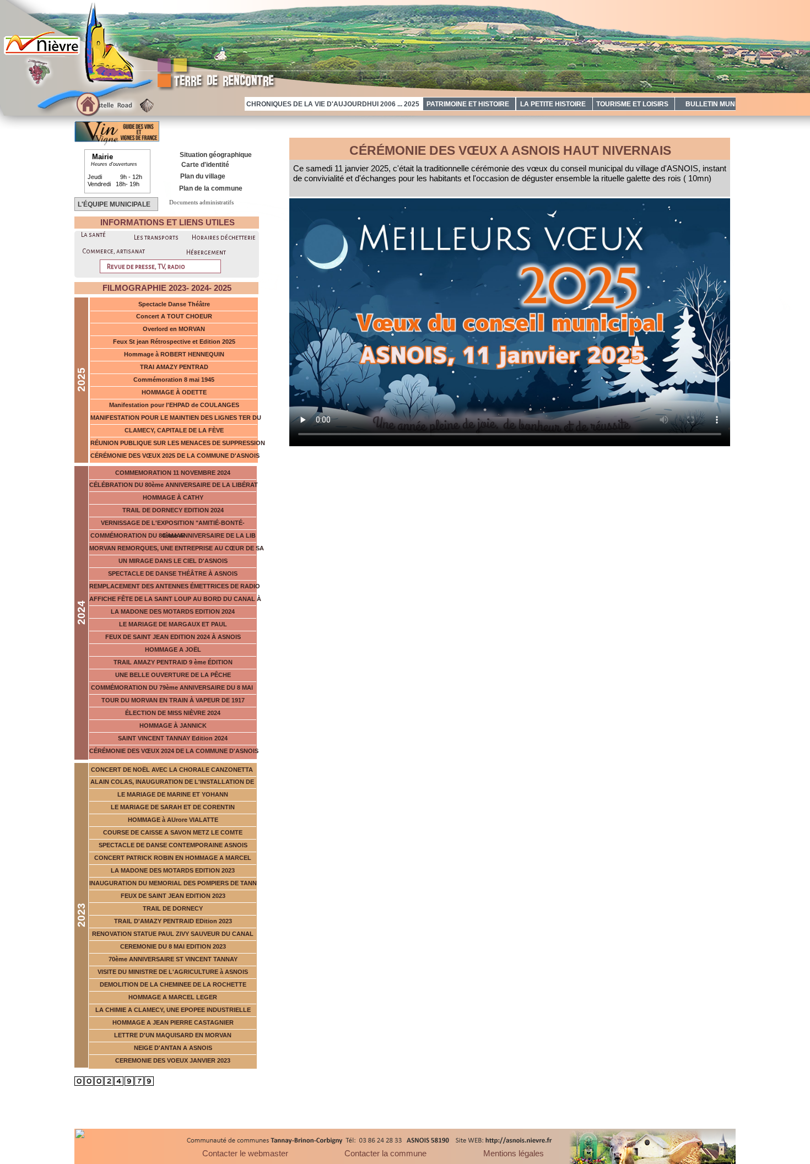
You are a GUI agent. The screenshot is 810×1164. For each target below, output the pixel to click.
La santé (93, 235)
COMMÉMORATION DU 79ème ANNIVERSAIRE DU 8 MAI (173, 687)
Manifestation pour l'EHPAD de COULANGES (174, 405)
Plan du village (202, 176)
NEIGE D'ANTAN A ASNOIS (173, 1047)
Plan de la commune (210, 188)
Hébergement (206, 252)
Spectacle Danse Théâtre (174, 304)
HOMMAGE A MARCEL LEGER (172, 997)
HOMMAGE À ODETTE (174, 392)
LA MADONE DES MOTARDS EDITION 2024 (173, 611)
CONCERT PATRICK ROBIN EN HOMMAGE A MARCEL (172, 857)
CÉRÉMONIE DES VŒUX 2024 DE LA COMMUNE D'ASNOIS (173, 751)
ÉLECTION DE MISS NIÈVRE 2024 (172, 713)
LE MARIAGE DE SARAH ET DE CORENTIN (173, 807)
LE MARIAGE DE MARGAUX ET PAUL (173, 624)
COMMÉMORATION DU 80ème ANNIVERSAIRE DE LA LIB (173, 535)
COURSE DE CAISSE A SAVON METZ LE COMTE (172, 832)
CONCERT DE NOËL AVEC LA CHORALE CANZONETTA (173, 769)
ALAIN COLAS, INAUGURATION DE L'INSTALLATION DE (173, 781)
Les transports (156, 237)
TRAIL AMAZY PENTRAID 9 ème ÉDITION (173, 662)
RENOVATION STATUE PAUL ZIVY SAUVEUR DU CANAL (172, 933)
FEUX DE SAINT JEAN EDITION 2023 (173, 895)
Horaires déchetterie (224, 237)
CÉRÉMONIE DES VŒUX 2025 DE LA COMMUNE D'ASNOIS (175, 455)
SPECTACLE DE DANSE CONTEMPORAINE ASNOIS (173, 845)
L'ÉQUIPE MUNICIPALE (113, 204)
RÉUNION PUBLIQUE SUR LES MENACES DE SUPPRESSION (177, 443)
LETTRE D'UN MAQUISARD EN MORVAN (172, 1035)
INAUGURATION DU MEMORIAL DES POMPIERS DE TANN (173, 883)
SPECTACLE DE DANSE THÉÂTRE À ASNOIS (172, 573)
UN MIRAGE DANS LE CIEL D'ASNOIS (173, 560)
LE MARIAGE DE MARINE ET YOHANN (172, 794)
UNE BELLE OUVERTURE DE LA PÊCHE (173, 675)
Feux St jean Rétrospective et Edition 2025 (174, 341)
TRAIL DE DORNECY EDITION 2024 (173, 510)
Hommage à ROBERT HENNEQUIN (174, 354)
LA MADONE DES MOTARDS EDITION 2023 (173, 870)
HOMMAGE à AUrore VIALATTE (173, 819)
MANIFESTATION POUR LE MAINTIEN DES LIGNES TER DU (175, 417)
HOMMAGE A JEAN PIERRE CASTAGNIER (173, 1022)
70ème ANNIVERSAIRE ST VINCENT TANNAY (173, 959)
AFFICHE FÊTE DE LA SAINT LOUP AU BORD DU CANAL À (175, 598)
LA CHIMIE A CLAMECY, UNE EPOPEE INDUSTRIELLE (173, 1009)
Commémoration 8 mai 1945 (173, 379)
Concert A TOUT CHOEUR (174, 316)
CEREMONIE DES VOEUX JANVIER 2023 (172, 1060)
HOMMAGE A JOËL (173, 649)
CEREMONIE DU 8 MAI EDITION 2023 (173, 946)
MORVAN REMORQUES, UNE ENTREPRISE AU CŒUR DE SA (176, 548)
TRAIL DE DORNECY (173, 908)
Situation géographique (216, 155)
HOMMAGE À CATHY (173, 497)
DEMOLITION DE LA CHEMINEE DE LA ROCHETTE (173, 984)
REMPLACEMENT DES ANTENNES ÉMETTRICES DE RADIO (175, 586)
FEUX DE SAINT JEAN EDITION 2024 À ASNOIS (173, 637)
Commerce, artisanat (113, 251)
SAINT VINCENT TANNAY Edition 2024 (173, 738)
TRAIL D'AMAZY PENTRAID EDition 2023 (173, 921)
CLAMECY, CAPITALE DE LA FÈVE (174, 430)
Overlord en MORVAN (174, 329)
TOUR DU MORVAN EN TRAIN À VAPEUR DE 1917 (173, 700)
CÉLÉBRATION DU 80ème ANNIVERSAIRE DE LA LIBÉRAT (173, 484)
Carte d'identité (205, 165)
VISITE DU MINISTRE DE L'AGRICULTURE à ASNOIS (173, 971)
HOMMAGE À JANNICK (173, 725)
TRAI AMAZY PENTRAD (174, 367)
